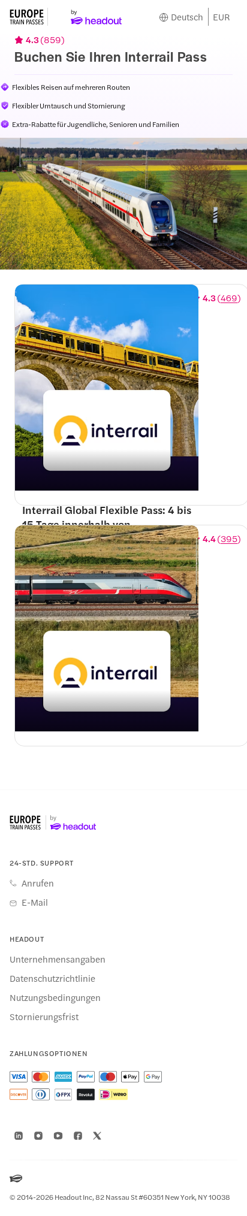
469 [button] (229, 298)
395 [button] (229, 539)
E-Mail (35, 902)
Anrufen (38, 883)
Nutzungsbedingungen (55, 997)
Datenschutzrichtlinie (52, 978)
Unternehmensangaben (58, 959)
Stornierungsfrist (44, 1017)
